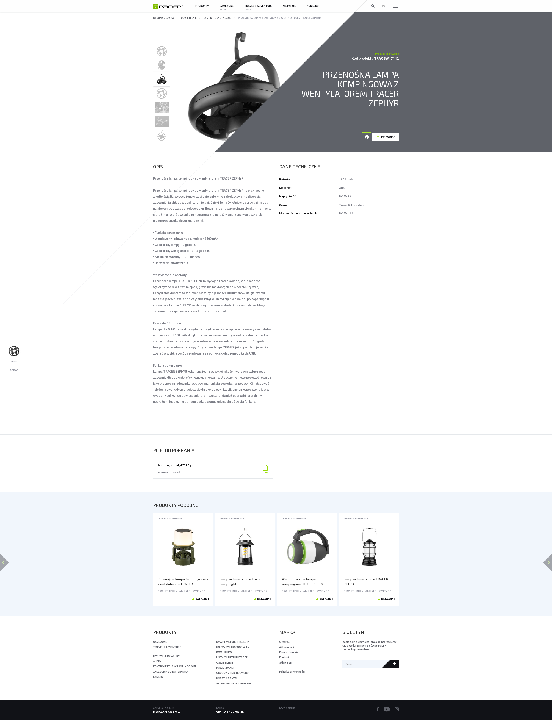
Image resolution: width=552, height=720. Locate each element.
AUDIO (157, 661)
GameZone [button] (227, 6)
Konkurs (313, 6)
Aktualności (286, 647)
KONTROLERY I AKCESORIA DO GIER (175, 666)
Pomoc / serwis (288, 652)
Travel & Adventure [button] (258, 6)
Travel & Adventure (169, 518)
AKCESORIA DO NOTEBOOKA (170, 671)
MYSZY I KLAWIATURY (166, 656)
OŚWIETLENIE (188, 17)
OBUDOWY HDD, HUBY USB (232, 673)
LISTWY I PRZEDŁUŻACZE (232, 657)
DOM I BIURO (224, 652)
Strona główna (163, 17)
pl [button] (383, 6)
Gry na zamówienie (230, 711)
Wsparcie (289, 6)
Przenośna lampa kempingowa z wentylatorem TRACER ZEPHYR (279, 17)
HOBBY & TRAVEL (227, 678)
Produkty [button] (202, 6)
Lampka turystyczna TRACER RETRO (365, 581)
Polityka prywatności (292, 671)
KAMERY (158, 676)
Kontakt (284, 657)
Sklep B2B (285, 662)
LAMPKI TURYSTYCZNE (217, 17)
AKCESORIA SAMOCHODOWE (234, 683)
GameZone (160, 641)
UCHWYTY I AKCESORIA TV (232, 647)
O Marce (284, 641)
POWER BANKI (225, 667)
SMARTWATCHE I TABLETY (233, 641)
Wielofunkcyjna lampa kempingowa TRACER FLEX (302, 581)
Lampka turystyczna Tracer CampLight (241, 581)
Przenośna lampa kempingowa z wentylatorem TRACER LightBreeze (183, 581)
